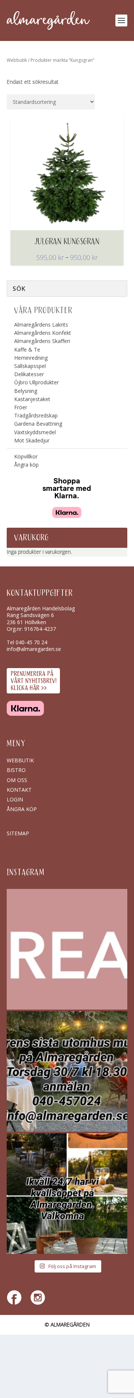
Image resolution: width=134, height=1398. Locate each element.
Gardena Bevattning (38, 423)
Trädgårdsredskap (36, 415)
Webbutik (17, 60)
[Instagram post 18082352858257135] (67, 1071)
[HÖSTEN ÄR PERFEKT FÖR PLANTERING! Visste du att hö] (67, 949)
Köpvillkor (26, 456)
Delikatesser (29, 374)
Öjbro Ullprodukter (36, 382)
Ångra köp (26, 464)
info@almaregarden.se (34, 648)
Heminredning (31, 357)
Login (15, 799)
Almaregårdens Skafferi (42, 340)
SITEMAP (18, 833)
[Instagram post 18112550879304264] (67, 1193)
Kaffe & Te (27, 349)
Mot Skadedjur (32, 440)
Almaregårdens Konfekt (42, 332)
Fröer (20, 407)
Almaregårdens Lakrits (41, 324)
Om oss (17, 780)
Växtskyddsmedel (35, 432)
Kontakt (19, 789)
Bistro (16, 769)
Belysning (25, 390)
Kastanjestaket (32, 399)
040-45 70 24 (31, 642)
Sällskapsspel (30, 365)
